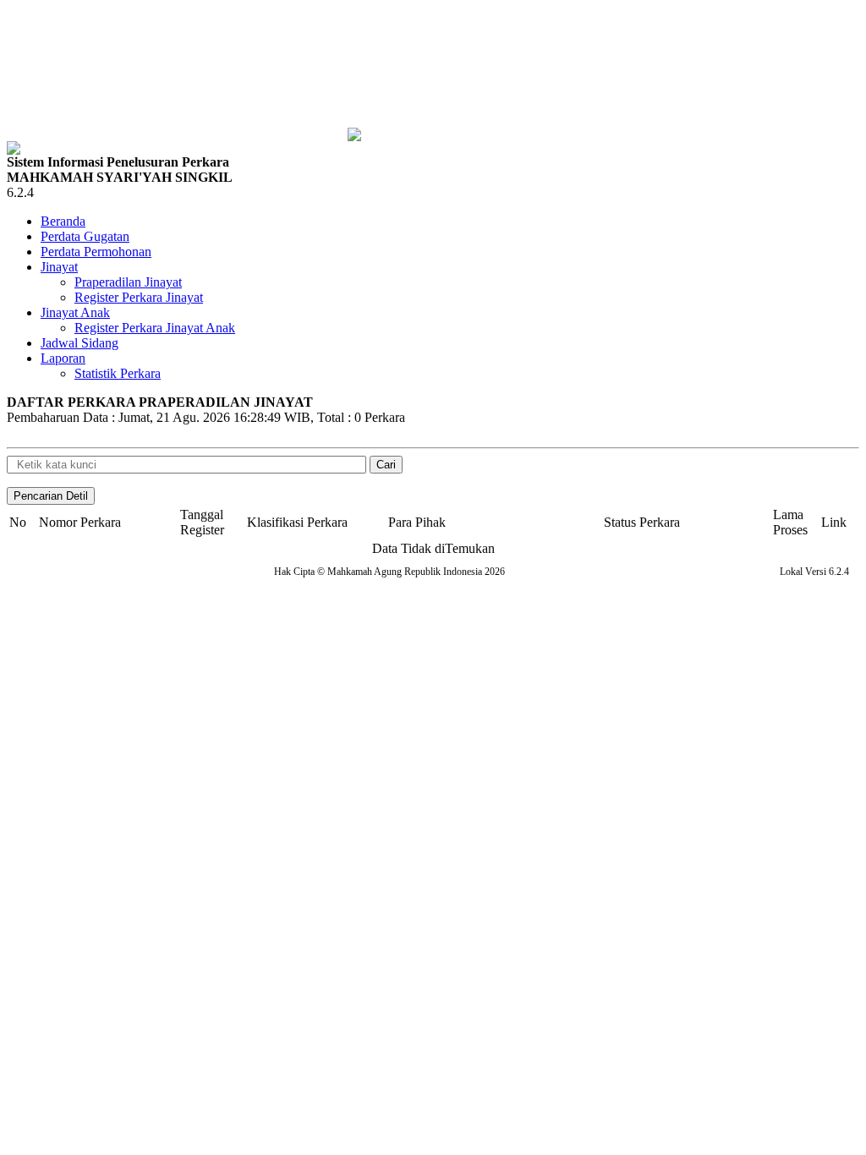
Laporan (63, 358)
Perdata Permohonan (96, 251)
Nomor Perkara (80, 522)
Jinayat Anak (75, 312)
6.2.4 (20, 192)
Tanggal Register (202, 522)
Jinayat (59, 267)
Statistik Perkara (117, 373)
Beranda (63, 221)
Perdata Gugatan (85, 236)
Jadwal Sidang (79, 343)
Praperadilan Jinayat (128, 282)
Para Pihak (417, 522)
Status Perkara (642, 522)
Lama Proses (790, 522)
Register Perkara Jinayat (138, 297)
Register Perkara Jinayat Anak (154, 327)
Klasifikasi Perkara (297, 522)
